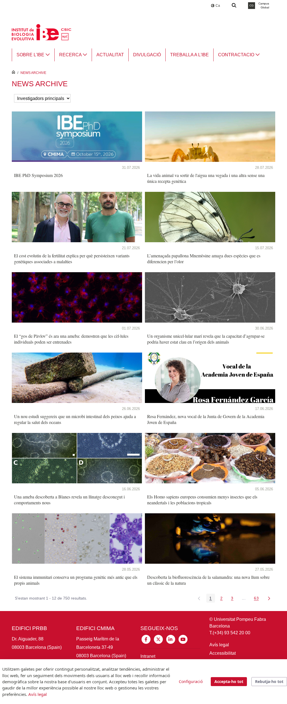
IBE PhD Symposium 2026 (38, 175)
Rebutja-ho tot (269, 681)
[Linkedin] (170, 639)
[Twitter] (158, 639)
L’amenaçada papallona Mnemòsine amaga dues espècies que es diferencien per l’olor (203, 258)
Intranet (147, 656)
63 (258, 599)
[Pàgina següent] (269, 598)
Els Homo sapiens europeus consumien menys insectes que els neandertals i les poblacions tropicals (202, 499)
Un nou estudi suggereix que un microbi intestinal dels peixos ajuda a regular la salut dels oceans (75, 419)
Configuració (191, 681)
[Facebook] (146, 639)
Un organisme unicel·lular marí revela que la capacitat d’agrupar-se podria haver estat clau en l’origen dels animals (206, 339)
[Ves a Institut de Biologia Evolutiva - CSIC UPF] (41, 31)
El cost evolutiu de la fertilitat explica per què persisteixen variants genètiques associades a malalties (71, 258)
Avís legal (219, 644)
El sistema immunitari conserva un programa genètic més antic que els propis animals (75, 580)
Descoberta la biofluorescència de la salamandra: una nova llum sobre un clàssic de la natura (208, 580)
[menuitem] (33, 54)
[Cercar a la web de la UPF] (234, 5)
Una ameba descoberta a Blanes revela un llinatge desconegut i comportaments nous (69, 499)
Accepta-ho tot (228, 681)
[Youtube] (183, 639)
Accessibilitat (222, 653)
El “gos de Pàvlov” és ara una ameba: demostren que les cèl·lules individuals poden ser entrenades (71, 339)
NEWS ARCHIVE (33, 73)
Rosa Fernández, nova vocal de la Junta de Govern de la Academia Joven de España (205, 419)
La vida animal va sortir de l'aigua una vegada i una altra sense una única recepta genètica (206, 178)
